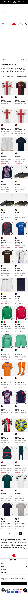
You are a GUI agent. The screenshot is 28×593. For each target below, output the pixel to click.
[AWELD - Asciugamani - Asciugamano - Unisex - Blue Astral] (16, 294)
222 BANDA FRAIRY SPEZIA (21, 496)
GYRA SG (21, 187)
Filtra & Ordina (22, 59)
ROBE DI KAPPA (22, 12)
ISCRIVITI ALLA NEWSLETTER (9, 576)
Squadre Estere (7, 76)
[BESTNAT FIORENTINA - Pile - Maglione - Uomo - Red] (5, 322)
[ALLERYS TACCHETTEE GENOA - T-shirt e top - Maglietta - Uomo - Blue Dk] (16, 153)
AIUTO (3, 566)
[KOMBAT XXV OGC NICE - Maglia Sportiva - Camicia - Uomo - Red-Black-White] (2, 434)
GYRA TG (20, 215)
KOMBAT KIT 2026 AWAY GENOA (7, 131)
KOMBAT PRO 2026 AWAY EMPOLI (21, 271)
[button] (3, 590)
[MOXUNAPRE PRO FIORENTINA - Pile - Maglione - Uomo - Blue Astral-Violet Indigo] (16, 406)
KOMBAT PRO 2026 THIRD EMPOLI (7, 271)
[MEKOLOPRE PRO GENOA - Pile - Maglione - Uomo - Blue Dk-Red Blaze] (2, 238)
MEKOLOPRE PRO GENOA (7, 243)
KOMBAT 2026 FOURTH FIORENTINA (7, 383)
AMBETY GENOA (20, 468)
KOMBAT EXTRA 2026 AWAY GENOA (7, 103)
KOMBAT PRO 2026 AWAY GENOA (21, 131)
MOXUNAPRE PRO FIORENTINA (21, 412)
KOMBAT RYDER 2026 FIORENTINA (21, 355)
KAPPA (3, 12)
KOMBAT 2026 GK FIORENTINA (7, 355)
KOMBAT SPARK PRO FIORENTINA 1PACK (21, 383)
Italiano (3, 563)
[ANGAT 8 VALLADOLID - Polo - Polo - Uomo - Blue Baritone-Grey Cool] (2, 519)
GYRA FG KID (7, 215)
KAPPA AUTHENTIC (11, 12)
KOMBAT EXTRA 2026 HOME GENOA (21, 103)
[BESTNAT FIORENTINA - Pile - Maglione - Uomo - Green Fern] (2, 322)
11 (16, 533)
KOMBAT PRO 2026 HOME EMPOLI (21, 243)
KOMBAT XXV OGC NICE (7, 440)
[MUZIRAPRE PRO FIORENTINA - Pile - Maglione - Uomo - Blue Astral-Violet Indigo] (2, 181)
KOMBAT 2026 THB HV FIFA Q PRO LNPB (21, 440)
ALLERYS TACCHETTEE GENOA (21, 159)
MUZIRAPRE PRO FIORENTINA (7, 187)
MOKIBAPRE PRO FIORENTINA (7, 412)
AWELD (20, 299)
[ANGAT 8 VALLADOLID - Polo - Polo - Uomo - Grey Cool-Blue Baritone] (5, 519)
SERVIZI (3, 569)
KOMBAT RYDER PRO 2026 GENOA (7, 299)
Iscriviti (14, 583)
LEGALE (3, 572)
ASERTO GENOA (6, 468)
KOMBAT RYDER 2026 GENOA (7, 159)
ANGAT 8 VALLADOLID (7, 524)
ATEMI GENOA (6, 496)
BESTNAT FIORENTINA (7, 327)
